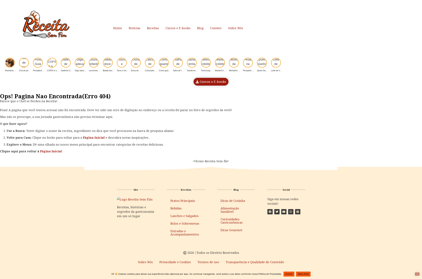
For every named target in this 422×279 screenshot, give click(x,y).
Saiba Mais (303, 274)
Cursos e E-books (178, 28)
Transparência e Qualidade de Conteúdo (255, 262)
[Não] (417, 274)
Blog (200, 28)
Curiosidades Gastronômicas (232, 220)
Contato (216, 28)
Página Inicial (51, 151)
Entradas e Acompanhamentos (184, 232)
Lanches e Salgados (184, 216)
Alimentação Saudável (230, 210)
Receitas (153, 28)
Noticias (134, 28)
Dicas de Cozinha (233, 201)
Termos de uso (208, 262)
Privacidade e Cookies (175, 262)
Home (117, 28)
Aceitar (289, 274)
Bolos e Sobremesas (184, 223)
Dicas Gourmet (231, 230)
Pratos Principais (182, 201)
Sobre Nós (235, 28)
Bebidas (176, 208)
